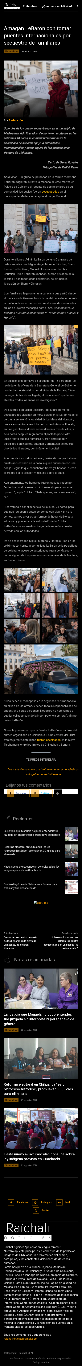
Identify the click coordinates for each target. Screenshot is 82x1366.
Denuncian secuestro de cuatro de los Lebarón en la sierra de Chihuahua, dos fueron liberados (21, 943)
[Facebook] (11, 1202)
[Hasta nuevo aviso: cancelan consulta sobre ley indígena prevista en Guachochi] (71, 869)
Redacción (16, 120)
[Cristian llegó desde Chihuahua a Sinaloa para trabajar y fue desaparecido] (71, 887)
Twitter (45, 1210)
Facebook (22, 1202)
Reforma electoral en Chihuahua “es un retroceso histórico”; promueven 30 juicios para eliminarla (32, 850)
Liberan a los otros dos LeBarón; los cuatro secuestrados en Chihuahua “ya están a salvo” (60, 943)
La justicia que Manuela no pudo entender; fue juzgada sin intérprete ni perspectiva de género (32, 833)
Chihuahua (11, 51)
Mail (67, 1202)
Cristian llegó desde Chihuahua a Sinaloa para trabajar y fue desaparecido (30, 886)
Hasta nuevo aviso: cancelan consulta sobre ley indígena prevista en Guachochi (31, 869)
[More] (58, 793)
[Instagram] (35, 1202)
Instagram (46, 1202)
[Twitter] (36, 1210)
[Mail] (59, 1202)
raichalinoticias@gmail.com (20, 1338)
